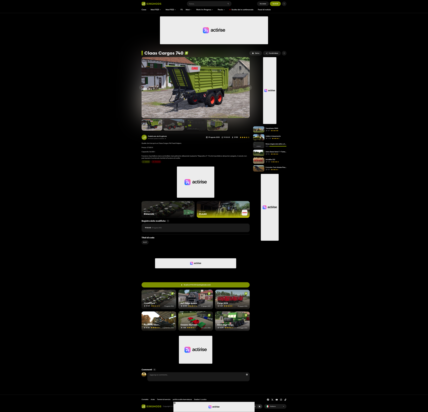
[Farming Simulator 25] (186, 53)
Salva (257, 53)
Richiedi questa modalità (156, 138)
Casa (144, 9)
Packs (220, 9)
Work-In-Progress (203, 9)
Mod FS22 (170, 9)
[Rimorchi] (189, 214)
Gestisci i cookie (200, 399)
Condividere (273, 53)
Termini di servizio (164, 399)
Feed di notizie (264, 9)
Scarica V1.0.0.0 (197, 285)
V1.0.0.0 (153, 228)
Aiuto (153, 399)
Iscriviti (275, 4)
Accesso (263, 4)
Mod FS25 (155, 9)
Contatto (145, 399)
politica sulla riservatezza (182, 399)
